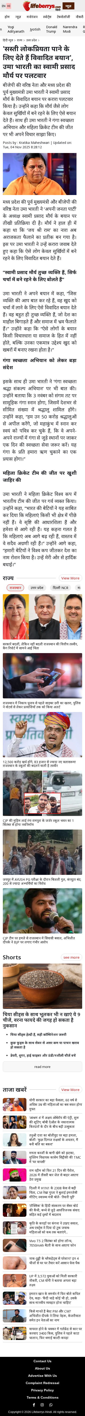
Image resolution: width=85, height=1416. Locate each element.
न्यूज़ (18, 17)
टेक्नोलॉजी (63, 17)
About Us (42, 1368)
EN (3, 6)
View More (70, 578)
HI (8, 6)
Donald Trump (51, 29)
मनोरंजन (32, 17)
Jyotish (35, 29)
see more (72, 957)
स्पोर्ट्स (47, 17)
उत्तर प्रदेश (31, 40)
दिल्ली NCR (60, 588)
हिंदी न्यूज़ (8, 40)
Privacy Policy (42, 1390)
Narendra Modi (70, 29)
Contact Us (42, 1361)
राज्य (19, 40)
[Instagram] (42, 1405)
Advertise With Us (42, 1376)
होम (7, 17)
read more (42, 1066)
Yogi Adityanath (16, 29)
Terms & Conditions (43, 1397)
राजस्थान (15, 588)
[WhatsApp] (50, 1405)
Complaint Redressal (42, 1383)
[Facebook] (34, 1405)
